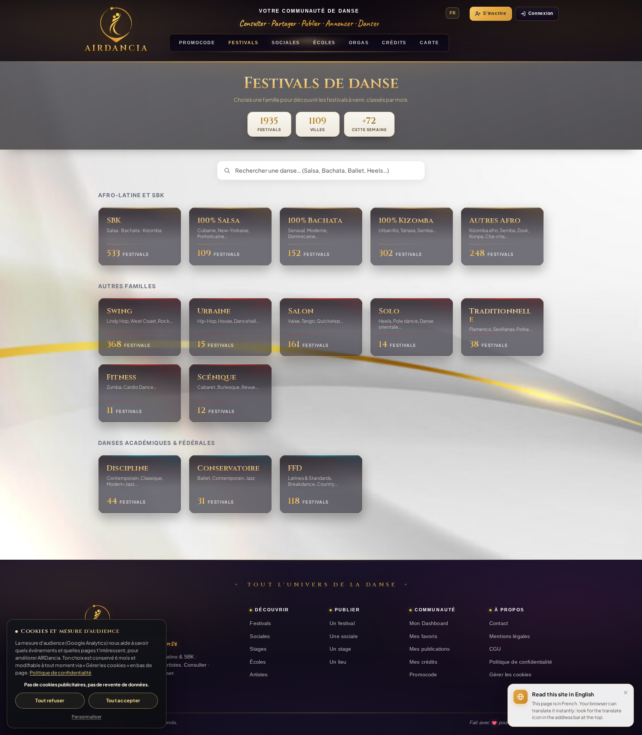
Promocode (423, 674)
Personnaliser (86, 716)
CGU (495, 649)
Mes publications (429, 649)
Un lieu (338, 662)
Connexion (540, 13)
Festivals (260, 623)
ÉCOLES (324, 42)
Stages (258, 649)
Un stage (340, 649)
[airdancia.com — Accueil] (97, 619)
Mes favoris (423, 636)
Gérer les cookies (510, 674)
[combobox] (321, 170)
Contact (498, 623)
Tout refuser (49, 700)
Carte (429, 42)
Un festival (342, 623)
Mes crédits (423, 662)
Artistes (259, 674)
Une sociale (344, 636)
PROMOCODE (197, 42)
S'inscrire (494, 13)
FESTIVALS (243, 42)
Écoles (258, 662)
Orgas (359, 42)
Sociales (260, 636)
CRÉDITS (394, 42)
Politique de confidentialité (520, 662)
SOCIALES (286, 42)
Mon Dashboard (428, 623)
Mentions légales (509, 636)
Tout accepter (123, 700)
